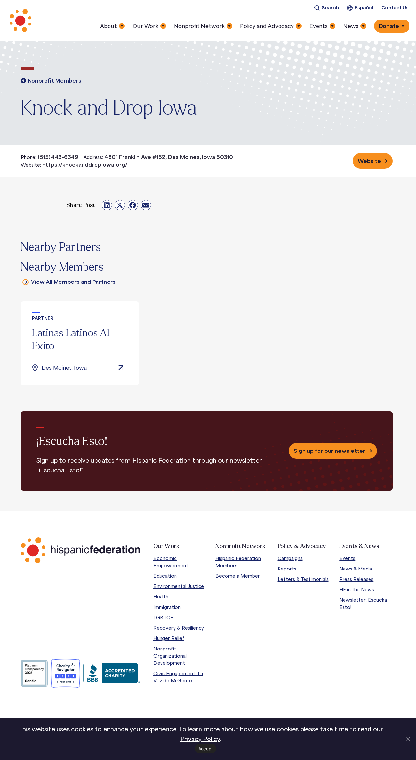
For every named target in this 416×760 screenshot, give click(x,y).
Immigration (167, 607)
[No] (408, 739)
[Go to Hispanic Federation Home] (80, 550)
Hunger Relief (168, 638)
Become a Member (237, 576)
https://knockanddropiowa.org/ (84, 164)
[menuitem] (326, 8)
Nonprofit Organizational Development (170, 656)
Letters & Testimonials (303, 579)
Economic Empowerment (170, 562)
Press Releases (356, 579)
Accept (205, 748)
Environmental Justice (178, 586)
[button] (107, 205)
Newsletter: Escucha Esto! (363, 603)
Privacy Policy (200, 739)
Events (347, 558)
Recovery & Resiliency (178, 628)
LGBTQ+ (163, 617)
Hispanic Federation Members (238, 562)
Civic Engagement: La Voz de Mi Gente (178, 677)
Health (160, 597)
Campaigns (290, 558)
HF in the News (356, 589)
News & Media (355, 569)
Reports (287, 569)
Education (165, 576)
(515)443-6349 (58, 157)
